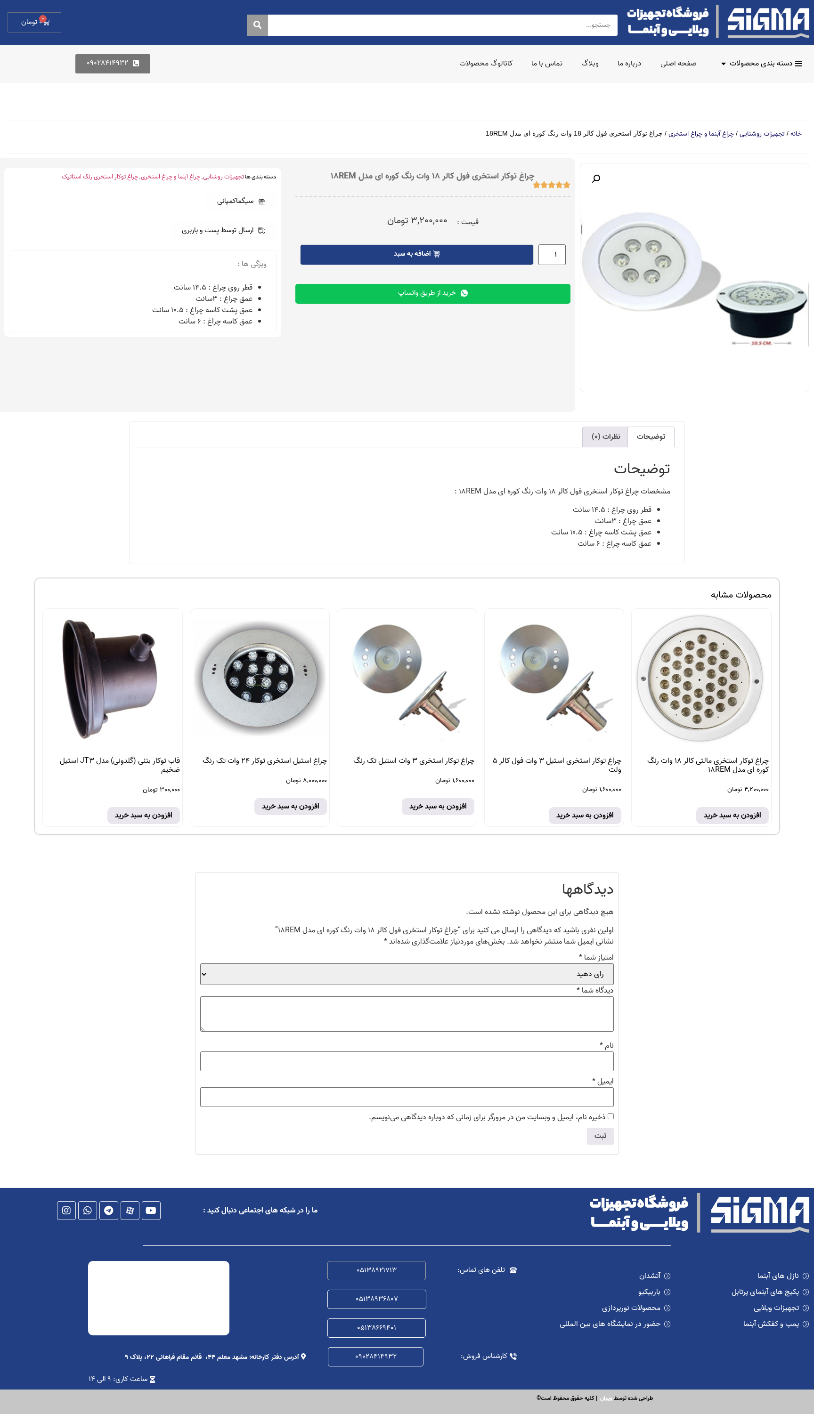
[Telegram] (108, 1210)
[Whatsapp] (87, 1210)
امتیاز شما (596, 958)
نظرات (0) (606, 437)
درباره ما (630, 63)
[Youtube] (151, 1210)
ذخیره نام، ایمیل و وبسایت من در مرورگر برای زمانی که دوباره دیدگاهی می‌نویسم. (487, 1117)
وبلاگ (590, 63)
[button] (241, 202)
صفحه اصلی (678, 63)
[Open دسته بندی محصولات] (723, 63)
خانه (796, 134)
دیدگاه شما (595, 990)
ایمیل (603, 1081)
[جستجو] (257, 25)
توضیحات (651, 437)
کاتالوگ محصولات (486, 63)
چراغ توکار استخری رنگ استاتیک (100, 177)
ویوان (606, 1398)
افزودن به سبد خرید (732, 815)
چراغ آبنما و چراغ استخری (701, 134)
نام (607, 1046)
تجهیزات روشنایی (762, 134)
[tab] (651, 437)
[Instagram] (66, 1210)
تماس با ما (546, 63)
